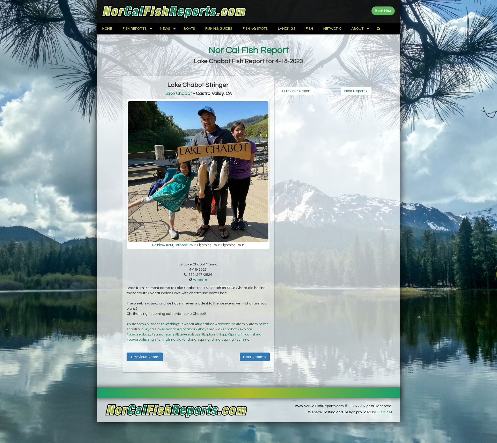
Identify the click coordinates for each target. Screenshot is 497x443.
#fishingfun (174, 324)
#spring (227, 339)
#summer (243, 339)
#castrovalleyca (140, 329)
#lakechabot (226, 329)
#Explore (208, 334)
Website (200, 280)
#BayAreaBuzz (187, 334)
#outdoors (135, 324)
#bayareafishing (140, 339)
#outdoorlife (154, 324)
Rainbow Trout (162, 245)
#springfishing (209, 339)
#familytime (259, 324)
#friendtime (205, 324)
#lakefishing (186, 339)
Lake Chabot (178, 93)
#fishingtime (165, 339)
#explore (244, 329)
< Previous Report (144, 357)
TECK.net (384, 412)
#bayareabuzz (139, 334)
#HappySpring (228, 334)
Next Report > (254, 357)
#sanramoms (163, 334)
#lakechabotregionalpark (176, 329)
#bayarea (206, 329)
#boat (189, 324)
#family (242, 324)
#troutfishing (250, 334)
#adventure (225, 324)
